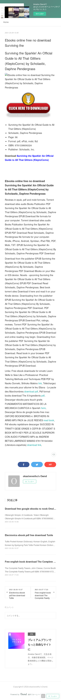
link (40, 383)
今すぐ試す (40, 14)
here (43, 408)
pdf (43, 395)
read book (49, 420)
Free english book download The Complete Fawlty (33, 561)
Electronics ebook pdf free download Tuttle (29, 535)
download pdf (31, 391)
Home (6, 22)
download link (34, 445)
